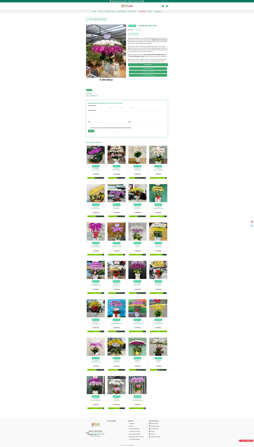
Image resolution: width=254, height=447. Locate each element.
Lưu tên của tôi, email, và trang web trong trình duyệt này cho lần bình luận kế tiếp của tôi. (110, 127)
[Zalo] (252, 225)
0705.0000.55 (247, 441)
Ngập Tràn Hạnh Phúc (116, 323)
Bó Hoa (94, 11)
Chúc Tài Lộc (137, 208)
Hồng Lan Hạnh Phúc (137, 400)
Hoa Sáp (149, 11)
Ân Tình (158, 361)
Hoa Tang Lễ (132, 11)
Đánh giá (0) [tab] (89, 90)
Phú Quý (137, 361)
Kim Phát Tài (158, 285)
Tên (89, 121)
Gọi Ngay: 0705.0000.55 (148, 68)
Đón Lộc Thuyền (96, 170)
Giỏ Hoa (101, 11)
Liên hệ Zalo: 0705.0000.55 (148, 71)
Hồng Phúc (116, 208)
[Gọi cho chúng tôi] (163, 1)
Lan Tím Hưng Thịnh (96, 246)
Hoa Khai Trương (110, 11)
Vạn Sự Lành (158, 246)
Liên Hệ (166, 1)
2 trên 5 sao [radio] (97, 107)
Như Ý (137, 246)
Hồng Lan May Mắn (96, 400)
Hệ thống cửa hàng (95, 436)
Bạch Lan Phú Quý (158, 170)
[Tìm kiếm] (163, 6)
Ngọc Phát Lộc (137, 285)
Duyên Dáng (137, 170)
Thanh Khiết (116, 400)
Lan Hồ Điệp (141, 11)
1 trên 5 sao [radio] (90, 107)
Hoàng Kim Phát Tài (158, 208)
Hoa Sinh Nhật (121, 11)
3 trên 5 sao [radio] (106, 107)
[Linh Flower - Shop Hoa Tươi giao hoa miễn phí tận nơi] (127, 6)
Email (129, 121)
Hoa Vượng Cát (117, 170)
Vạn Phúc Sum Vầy (137, 323)
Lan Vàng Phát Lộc (158, 323)
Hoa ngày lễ (158, 11)
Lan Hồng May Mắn (96, 285)
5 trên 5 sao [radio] (126, 107)
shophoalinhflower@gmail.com (97, 432)
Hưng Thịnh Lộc (96, 323)
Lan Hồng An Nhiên (117, 246)
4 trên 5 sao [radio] (115, 107)
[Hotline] (252, 222)
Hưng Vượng (116, 361)
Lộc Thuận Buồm (95, 208)
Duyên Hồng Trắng (96, 361)
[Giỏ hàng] (167, 6)
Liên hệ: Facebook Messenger (148, 75)
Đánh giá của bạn (92, 105)
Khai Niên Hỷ (116, 285)
